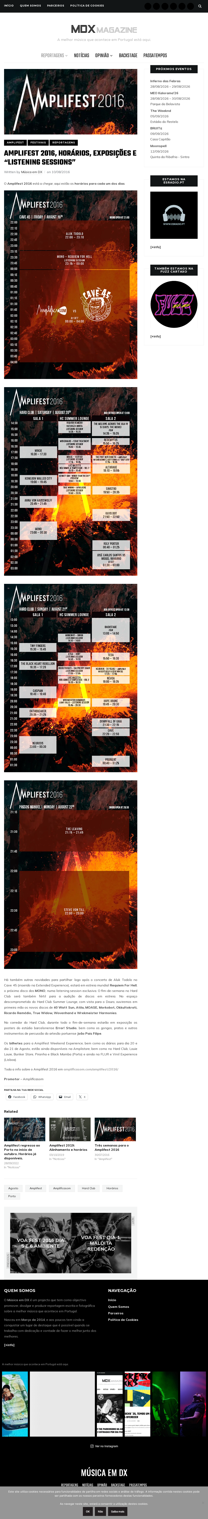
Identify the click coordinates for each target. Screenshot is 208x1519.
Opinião (102, 56)
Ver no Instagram (106, 1446)
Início (9, 5)
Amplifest (15, 142)
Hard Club (88, 1188)
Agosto (13, 1188)
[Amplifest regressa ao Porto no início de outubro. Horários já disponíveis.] (24, 1129)
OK (88, 1511)
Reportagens (52, 56)
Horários (112, 1188)
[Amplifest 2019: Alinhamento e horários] (70, 1129)
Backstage (128, 56)
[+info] (9, 1345)
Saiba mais (117, 1511)
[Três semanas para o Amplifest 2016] (115, 1129)
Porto (12, 1196)
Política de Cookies (87, 5)
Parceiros (55, 5)
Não (100, 1511)
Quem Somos (30, 5)
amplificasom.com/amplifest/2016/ (91, 1069)
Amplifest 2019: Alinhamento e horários (68, 1147)
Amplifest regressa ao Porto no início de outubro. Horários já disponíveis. (22, 1151)
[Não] (203, 1503)
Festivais (38, 142)
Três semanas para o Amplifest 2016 (112, 1147)
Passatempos (155, 56)
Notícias (81, 56)
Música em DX (31, 172)
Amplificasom (62, 1188)
